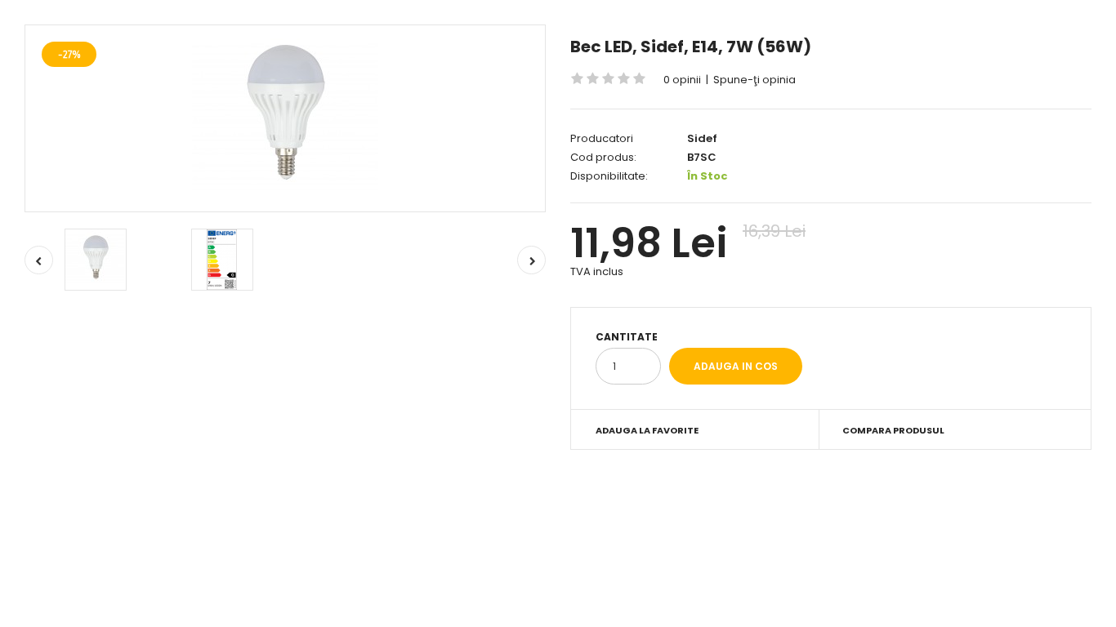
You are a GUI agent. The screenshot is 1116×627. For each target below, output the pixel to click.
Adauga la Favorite (647, 430)
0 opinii (682, 79)
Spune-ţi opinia (754, 79)
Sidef (702, 138)
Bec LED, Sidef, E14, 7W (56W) (690, 46)
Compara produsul (893, 430)
